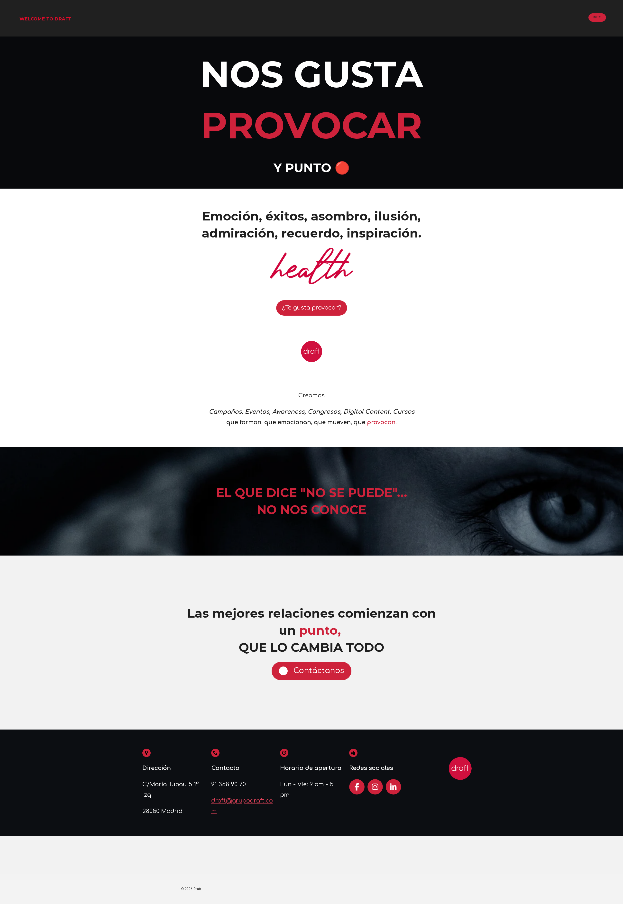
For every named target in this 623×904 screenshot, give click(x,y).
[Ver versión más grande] (311, 266)
